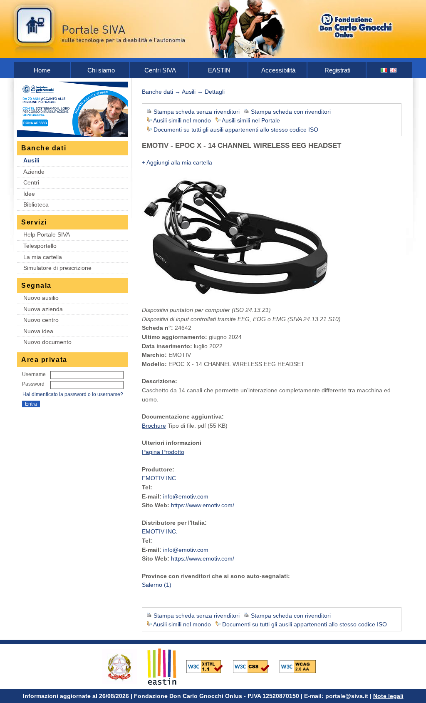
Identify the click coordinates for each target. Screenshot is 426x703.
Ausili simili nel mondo (182, 120)
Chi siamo (101, 70)
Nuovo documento (47, 342)
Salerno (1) (156, 584)
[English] (393, 70)
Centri (31, 182)
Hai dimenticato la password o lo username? (72, 394)
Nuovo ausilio (41, 297)
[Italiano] (384, 70)
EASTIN (219, 70)
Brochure (154, 425)
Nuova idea (38, 331)
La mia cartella (42, 257)
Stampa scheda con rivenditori (291, 111)
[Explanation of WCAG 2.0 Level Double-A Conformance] (302, 666)
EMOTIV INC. (160, 478)
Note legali (388, 696)
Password (33, 383)
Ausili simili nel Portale (251, 120)
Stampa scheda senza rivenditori (197, 111)
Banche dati (157, 91)
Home (42, 70)
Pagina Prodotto (163, 452)
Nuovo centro (41, 320)
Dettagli (215, 91)
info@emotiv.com (185, 496)
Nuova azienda (43, 309)
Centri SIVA (160, 70)
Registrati (337, 70)
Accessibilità (278, 70)
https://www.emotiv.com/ (202, 505)
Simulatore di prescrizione (57, 267)
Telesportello (40, 245)
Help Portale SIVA (46, 234)
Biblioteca (36, 204)
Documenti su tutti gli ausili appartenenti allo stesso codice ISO (236, 129)
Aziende (34, 171)
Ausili (31, 160)
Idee (29, 193)
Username (34, 374)
